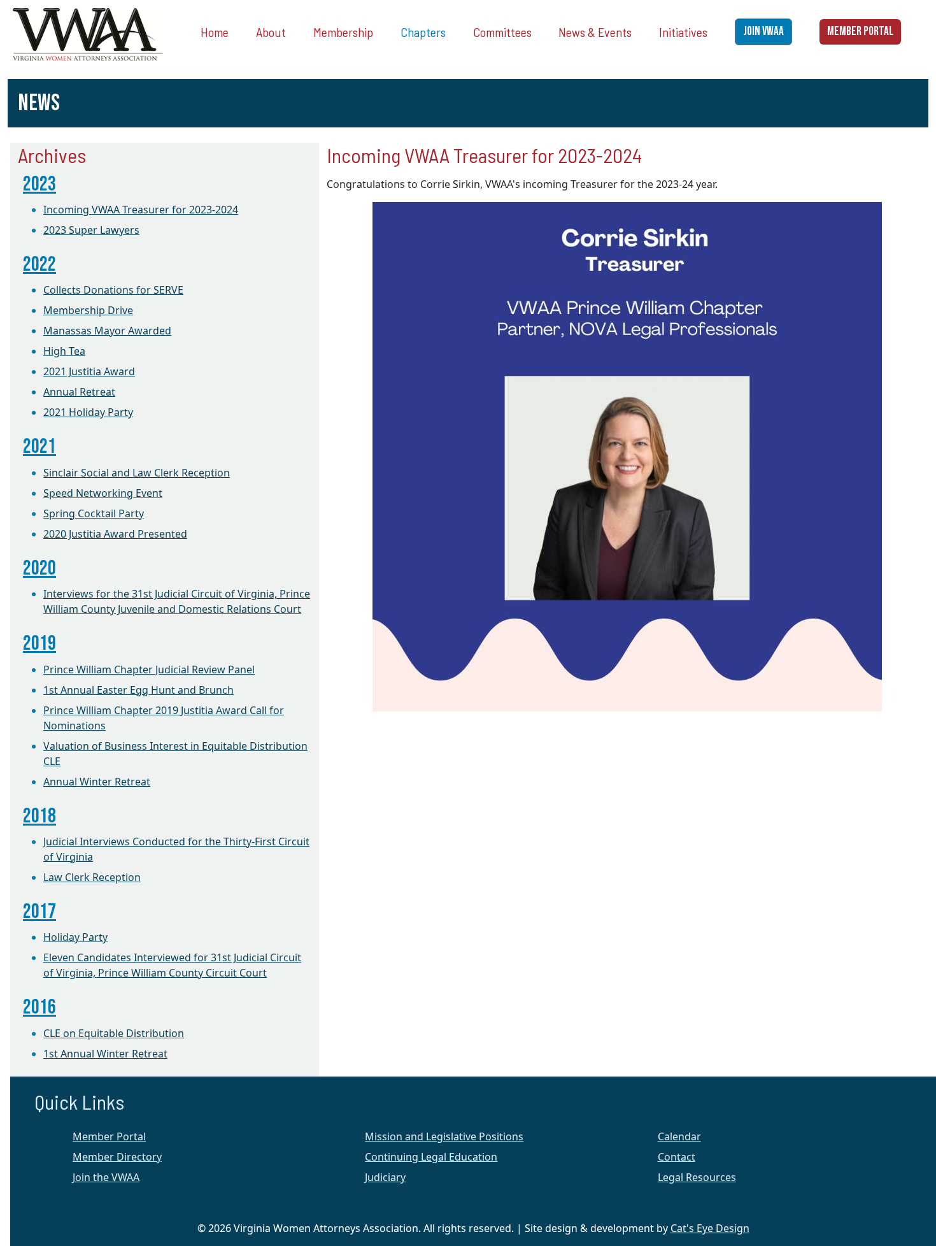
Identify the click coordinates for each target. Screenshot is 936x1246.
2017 (39, 911)
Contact (676, 1157)
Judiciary (385, 1177)
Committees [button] (502, 31)
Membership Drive (88, 310)
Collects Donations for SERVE (113, 290)
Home (215, 31)
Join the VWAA (106, 1177)
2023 (39, 184)
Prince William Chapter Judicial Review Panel (149, 669)
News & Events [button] (595, 31)
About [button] (271, 31)
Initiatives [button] (683, 31)
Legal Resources (697, 1177)
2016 (39, 1007)
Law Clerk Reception (92, 877)
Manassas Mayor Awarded (107, 331)
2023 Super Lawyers (91, 230)
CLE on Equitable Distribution (113, 1033)
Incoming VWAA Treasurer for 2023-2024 (140, 210)
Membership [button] (343, 31)
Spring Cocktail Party (93, 513)
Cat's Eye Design (709, 1228)
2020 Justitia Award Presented (115, 534)
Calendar (679, 1136)
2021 (39, 446)
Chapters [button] (423, 31)
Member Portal (109, 1136)
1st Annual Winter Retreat (105, 1054)
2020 (39, 568)
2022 (39, 264)
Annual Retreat (79, 392)
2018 (39, 816)
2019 (39, 643)
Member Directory (117, 1157)
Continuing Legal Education (431, 1157)
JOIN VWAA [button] (763, 31)
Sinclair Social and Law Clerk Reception (136, 473)
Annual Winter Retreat (96, 782)
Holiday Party (75, 937)
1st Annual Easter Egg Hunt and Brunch (138, 690)
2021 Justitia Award (89, 371)
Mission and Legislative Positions (444, 1136)
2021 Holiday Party (88, 412)
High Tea (64, 351)
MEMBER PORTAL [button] (860, 31)
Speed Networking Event (102, 493)
